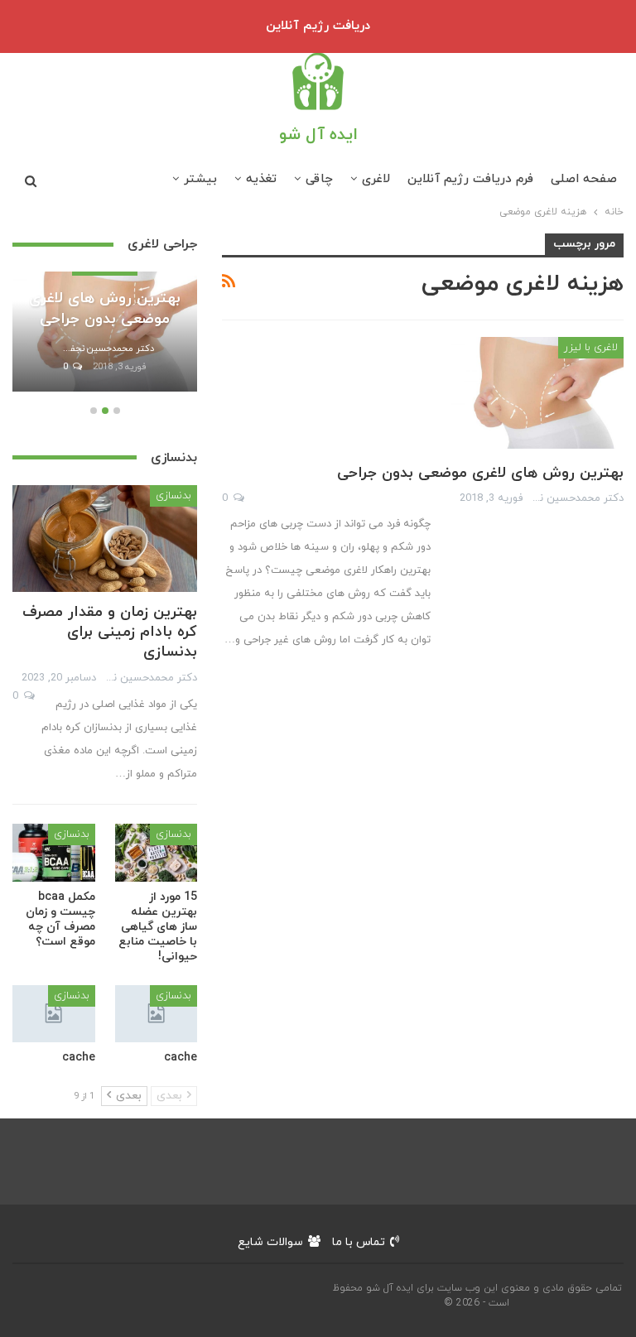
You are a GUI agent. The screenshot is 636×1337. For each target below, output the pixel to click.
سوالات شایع (270, 1242)
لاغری (376, 179)
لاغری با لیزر (591, 347)
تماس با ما (358, 1242)
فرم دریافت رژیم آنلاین (470, 179)
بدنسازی (173, 495)
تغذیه (261, 179)
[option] (104, 340)
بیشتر (200, 179)
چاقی (319, 179)
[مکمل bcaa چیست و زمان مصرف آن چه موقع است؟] (53, 853)
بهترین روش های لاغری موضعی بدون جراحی (480, 473)
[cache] (156, 1014)
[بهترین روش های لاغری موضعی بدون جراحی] (537, 392)
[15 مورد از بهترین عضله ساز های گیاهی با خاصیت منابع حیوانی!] (156, 853)
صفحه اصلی (584, 179)
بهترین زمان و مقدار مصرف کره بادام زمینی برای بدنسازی (109, 632)
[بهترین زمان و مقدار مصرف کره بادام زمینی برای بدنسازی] (104, 538)
